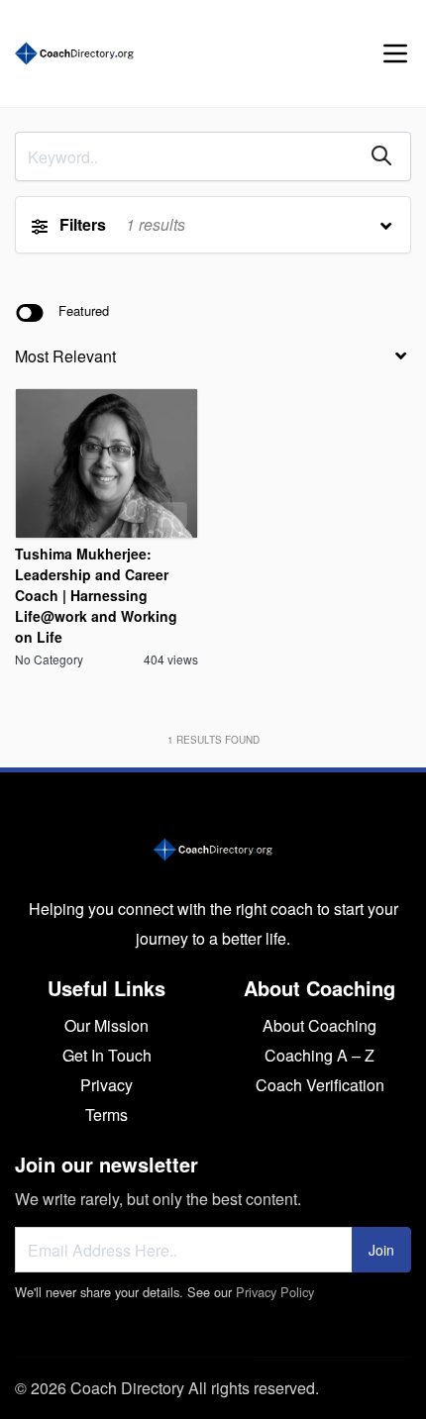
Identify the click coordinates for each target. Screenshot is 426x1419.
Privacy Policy (275, 1291)
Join (381, 1250)
